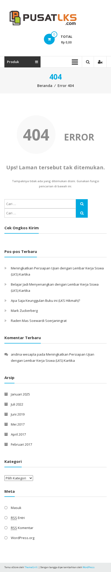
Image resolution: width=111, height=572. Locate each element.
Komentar (22, 527)
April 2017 (18, 434)
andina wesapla (23, 354)
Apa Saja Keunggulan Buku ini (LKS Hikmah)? (45, 300)
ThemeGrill (31, 567)
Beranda (44, 85)
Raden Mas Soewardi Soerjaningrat (39, 320)
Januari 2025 (20, 394)
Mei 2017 (18, 424)
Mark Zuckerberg (24, 310)
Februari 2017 (21, 444)
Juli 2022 (17, 404)
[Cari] (82, 203)
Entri (18, 517)
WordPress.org (22, 537)
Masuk (16, 507)
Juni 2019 (18, 414)
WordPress (88, 567)
